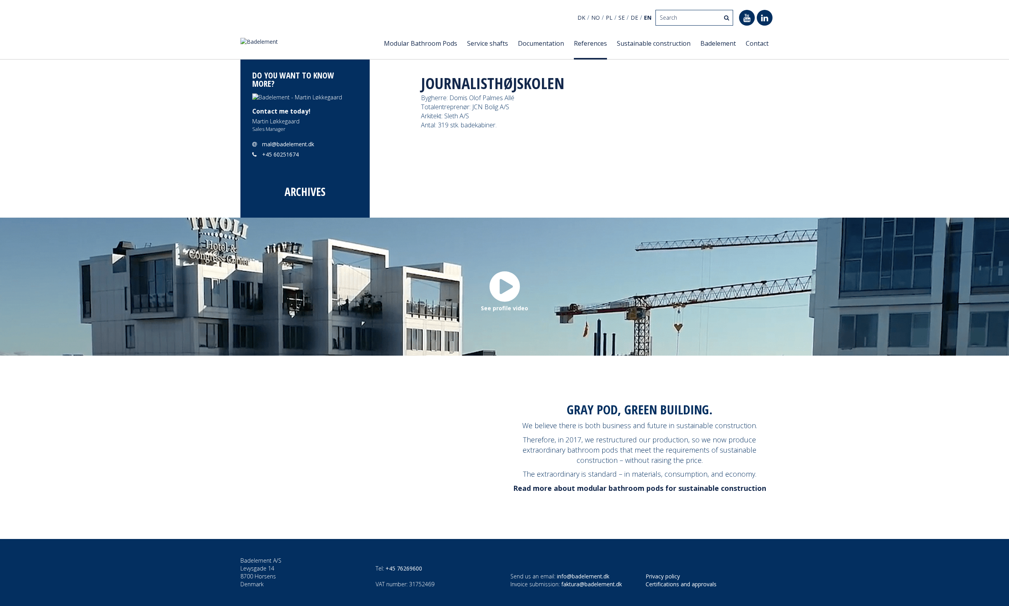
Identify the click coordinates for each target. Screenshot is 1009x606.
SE (621, 17)
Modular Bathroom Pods (420, 43)
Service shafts (487, 43)
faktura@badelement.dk (591, 584)
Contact (757, 43)
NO (595, 17)
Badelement (718, 43)
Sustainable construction (654, 43)
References (590, 43)
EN (648, 17)
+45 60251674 (280, 154)
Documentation (541, 43)
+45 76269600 (403, 568)
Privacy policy (663, 576)
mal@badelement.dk (288, 144)
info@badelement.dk (583, 576)
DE (634, 17)
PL (609, 17)
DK (581, 17)
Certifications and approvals (681, 584)
